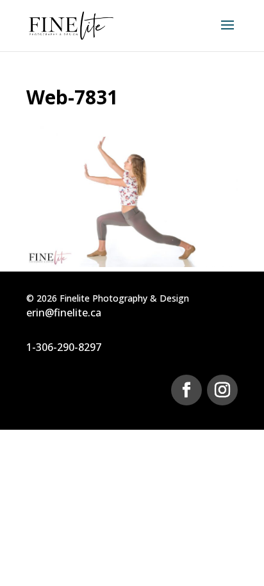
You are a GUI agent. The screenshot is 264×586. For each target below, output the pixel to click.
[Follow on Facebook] (186, 390)
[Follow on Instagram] (222, 390)
